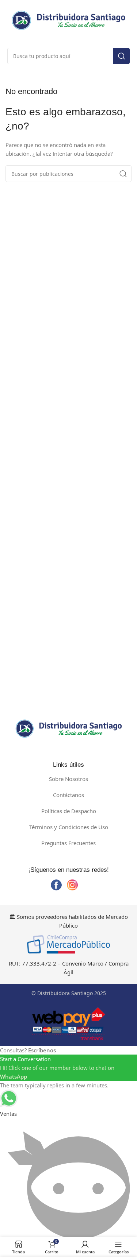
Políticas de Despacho (68, 811)
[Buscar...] (121, 56)
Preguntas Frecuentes (68, 843)
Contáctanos (68, 794)
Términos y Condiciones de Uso (68, 827)
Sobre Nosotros (68, 778)
